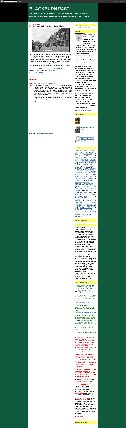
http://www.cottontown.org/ (82, 302)
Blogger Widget (88, 27)
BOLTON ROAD (82, 155)
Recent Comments (80, 27)
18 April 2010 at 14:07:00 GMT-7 (47, 83)
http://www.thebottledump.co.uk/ (85, 312)
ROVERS (89, 200)
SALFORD (78, 202)
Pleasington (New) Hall (87, 118)
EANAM (79, 170)
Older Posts (86, 359)
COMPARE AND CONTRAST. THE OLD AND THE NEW (85, 164)
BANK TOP (84, 152)
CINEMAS (81, 163)
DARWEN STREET (82, 168)
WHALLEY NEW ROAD (84, 213)
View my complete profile (83, 110)
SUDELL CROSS (86, 208)
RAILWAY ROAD (80, 199)
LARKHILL (90, 178)
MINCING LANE (82, 182)
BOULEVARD (80, 157)
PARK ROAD (90, 188)
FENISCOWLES (89, 170)
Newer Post (32, 130)
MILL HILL (89, 180)
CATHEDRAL (84, 159)
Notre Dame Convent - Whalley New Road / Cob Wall (87, 139)
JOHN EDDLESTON (85, 173)
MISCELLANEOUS (84, 184)
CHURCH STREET (38, 73)
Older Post (68, 130)
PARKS (77, 190)
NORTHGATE (84, 186)
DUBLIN (94, 168)
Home (51, 130)
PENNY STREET (89, 190)
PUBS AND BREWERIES (85, 195)
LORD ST (78, 180)
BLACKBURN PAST (49, 8)
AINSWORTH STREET (81, 150)
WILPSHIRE (89, 214)
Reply (35, 101)
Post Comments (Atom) (45, 133)
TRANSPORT (79, 209)
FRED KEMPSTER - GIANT (81, 172)
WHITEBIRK (78, 214)
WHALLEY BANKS (88, 211)
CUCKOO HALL (88, 166)
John (35, 83)
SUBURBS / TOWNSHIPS (86, 206)
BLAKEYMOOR (87, 154)
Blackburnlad (90, 34)
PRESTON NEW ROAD (84, 192)
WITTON (77, 216)
